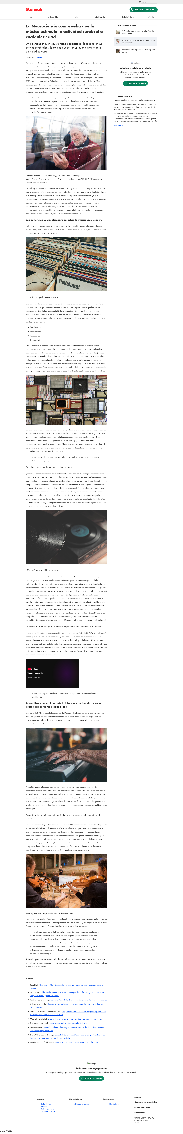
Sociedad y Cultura (127, 17)
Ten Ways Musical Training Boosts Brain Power (68, 1023)
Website (151, 17)
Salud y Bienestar (99, 17)
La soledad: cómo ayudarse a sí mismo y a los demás (138, 50)
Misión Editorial (113, 1104)
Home (31, 17)
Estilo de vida (53, 17)
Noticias (75, 17)
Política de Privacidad (81, 1104)
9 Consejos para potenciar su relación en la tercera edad (138, 32)
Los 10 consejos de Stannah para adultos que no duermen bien (138, 41)
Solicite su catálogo (137, 83)
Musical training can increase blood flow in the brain (76, 1042)
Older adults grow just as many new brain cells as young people (74, 1018)
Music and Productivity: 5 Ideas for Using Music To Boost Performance (78, 999)
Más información (108, 1099)
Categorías (40, 1099)
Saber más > (118, 125)
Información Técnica (75, 1099)
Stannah (38, 57)
